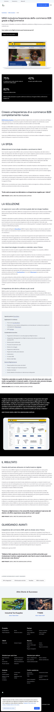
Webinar (41, 644)
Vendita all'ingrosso (18, 659)
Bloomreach (18, 327)
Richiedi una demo (18, 632)
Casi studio (4, 643)
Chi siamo (4, 672)
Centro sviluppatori (31, 679)
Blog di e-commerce (43, 646)
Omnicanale (4, 661)
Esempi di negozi (17, 643)
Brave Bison (16, 316)
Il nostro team (17, 672)
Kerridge (12, 329)
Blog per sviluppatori (31, 648)
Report (28, 646)
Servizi (15, 630)
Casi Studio (4, 12)
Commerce (6, 1)
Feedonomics (14, 1)
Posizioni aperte (5, 674)
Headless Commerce (18, 657)
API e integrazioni (7, 580)
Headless (31, 580)
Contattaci (4, 679)
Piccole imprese (5, 663)
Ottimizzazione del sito (20, 580)
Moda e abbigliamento (32, 657)
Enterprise (16, 663)
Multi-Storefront (5, 657)
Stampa (16, 674)
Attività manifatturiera (44, 659)
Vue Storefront (16, 322)
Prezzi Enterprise (5, 632)
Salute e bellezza (42, 657)
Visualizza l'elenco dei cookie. (12, 704)
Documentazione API (43, 679)
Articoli (40, 643)
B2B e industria (11, 12)
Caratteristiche (5, 630)
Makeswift (23, 1)
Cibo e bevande (30, 659)
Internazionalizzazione (19, 661)
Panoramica (29, 630)
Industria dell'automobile (32, 661)
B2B (3, 659)
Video (28, 676)
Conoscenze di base (43, 672)
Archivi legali (44, 704)
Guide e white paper (31, 644)
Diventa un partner (43, 630)
